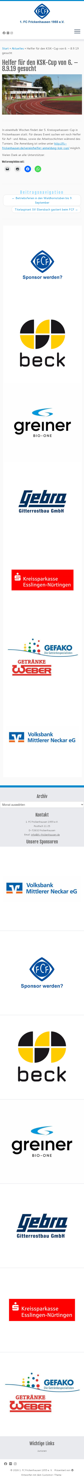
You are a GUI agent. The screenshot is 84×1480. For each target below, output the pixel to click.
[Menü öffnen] (77, 32)
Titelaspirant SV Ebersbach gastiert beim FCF (46, 209)
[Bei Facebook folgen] (5, 33)
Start (5, 48)
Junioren (42, 1451)
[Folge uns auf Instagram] (12, 33)
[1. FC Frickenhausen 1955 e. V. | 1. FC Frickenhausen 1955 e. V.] (42, 13)
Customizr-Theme (51, 1475)
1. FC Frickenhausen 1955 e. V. (36, 1470)
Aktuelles (18, 48)
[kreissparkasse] (42, 580)
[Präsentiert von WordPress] (72, 1469)
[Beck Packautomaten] (42, 343)
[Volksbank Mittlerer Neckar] (42, 737)
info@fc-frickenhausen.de (45, 834)
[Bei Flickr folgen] (8, 33)
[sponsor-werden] (42, 265)
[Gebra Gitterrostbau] (42, 501)
